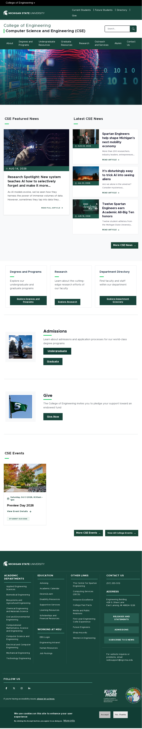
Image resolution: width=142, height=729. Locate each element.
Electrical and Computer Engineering (18, 646)
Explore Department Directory (118, 300)
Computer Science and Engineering (18, 637)
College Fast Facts (85, 605)
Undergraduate (57, 351)
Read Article (109, 160)
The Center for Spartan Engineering (85, 584)
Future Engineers (81, 627)
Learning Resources (52, 610)
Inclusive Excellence (83, 600)
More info (69, 721)
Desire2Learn (52, 594)
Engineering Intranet (52, 643)
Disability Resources (52, 599)
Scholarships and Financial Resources (49, 617)
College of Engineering (19, 3)
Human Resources (52, 648)
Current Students (81, 10)
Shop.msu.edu (85, 633)
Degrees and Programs (26, 43)
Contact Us (131, 43)
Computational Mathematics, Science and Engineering (18, 628)
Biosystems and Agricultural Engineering (18, 601)
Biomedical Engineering (18, 595)
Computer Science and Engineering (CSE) (45, 31)
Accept (105, 714)
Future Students (103, 10)
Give (74, 16)
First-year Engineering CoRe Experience (84, 620)
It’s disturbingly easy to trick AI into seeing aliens (118, 175)
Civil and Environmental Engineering (18, 618)
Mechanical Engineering (18, 653)
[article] (26, 286)
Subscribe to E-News (124, 640)
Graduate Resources (66, 43)
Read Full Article (50, 208)
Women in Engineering (84, 638)
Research (84, 43)
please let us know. (46, 699)
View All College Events (119, 533)
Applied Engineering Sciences (16, 588)
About (9, 43)
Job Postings (52, 653)
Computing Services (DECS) (85, 593)
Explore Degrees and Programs (28, 300)
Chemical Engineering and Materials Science (17, 610)
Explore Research (67, 302)
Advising (44, 583)
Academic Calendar (52, 589)
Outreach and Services (101, 43)
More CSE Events (86, 533)
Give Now (53, 416)
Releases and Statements (126, 618)
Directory (122, 10)
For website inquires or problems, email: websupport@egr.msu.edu (119, 657)
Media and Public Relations (81, 612)
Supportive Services (52, 605)
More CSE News (122, 245)
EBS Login (52, 637)
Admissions (121, 630)
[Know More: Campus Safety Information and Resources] (105, 690)
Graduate (53, 361)
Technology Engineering (18, 658)
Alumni (118, 43)
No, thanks (120, 714)
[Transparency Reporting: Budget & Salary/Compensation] (128, 690)
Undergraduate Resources (47, 43)
